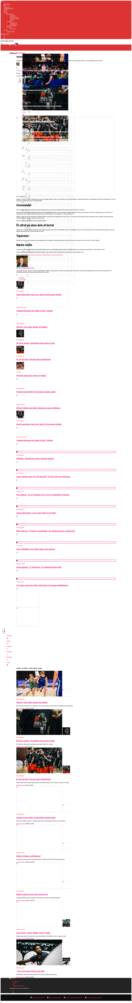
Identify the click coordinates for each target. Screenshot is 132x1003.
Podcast (6, 10)
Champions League (14, 18)
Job (14, 984)
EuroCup (12, 20)
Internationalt (10, 14)
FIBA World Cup (13, 23)
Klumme (9, 27)
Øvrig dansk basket (11, 25)
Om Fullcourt (16, 981)
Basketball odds (11, 31)
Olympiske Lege (13, 24)
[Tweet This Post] (67, 630)
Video (5, 11)
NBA (5, 5)
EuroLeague (6, 7)
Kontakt (15, 982)
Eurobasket (12, 15)
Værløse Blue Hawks (57, 255)
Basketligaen (7, 4)
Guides (5, 30)
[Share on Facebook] (67, 628)
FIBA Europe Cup (14, 17)
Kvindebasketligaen (8, 8)
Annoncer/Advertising (18, 985)
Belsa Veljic (38, 255)
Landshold (9, 21)
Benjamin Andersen (21, 708)
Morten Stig (12, 28)
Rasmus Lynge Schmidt (22, 70)
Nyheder (6, 12)
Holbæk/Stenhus (46, 255)
